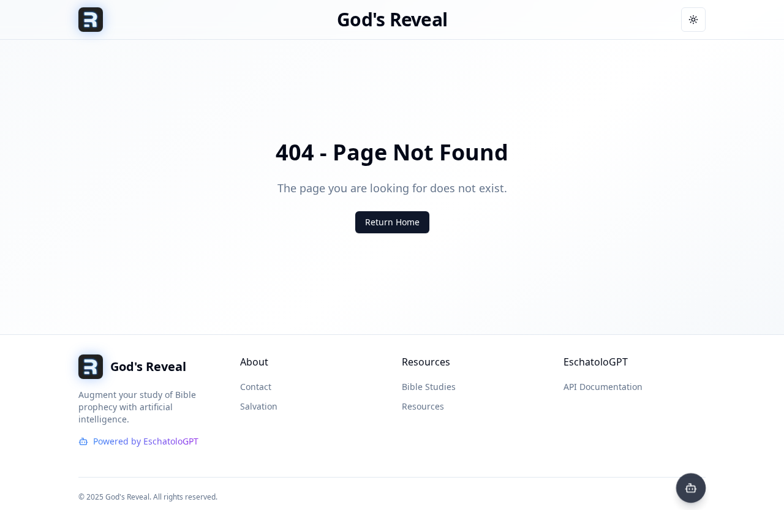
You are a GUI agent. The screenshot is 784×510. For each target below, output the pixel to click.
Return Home (392, 222)
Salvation (258, 406)
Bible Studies (429, 386)
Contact (255, 386)
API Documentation (603, 386)
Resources (423, 406)
